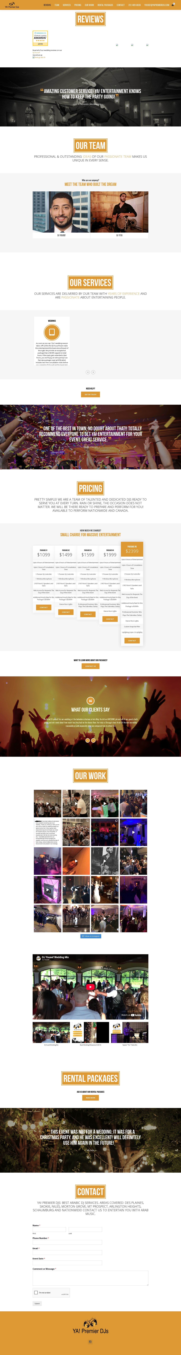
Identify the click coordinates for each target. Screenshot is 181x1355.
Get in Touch (90, 394)
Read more (90, 1098)
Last (70, 1233)
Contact (44, 607)
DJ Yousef (36, 52)
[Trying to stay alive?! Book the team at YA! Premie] (76, 861)
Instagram (90, 1342)
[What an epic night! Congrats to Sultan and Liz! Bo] (133, 803)
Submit (37, 1304)
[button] (51, 1035)
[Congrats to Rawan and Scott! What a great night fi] (105, 890)
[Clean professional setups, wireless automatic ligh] (47, 890)
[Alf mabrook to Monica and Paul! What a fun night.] (47, 803)
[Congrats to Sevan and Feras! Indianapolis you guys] (76, 890)
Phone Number (41, 1238)
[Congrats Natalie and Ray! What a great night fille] (133, 918)
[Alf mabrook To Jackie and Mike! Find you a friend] (47, 918)
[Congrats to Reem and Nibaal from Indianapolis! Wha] (133, 890)
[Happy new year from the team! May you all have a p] (47, 861)
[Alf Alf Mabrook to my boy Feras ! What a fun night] (105, 803)
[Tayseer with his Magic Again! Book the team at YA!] (105, 861)
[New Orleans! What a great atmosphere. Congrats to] (76, 832)
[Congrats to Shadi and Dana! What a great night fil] (133, 861)
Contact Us (90, 666)
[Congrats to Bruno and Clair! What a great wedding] (105, 918)
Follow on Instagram (92, 936)
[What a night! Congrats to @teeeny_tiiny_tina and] (105, 832)
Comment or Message (44, 1269)
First (34, 1233)
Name (36, 1225)
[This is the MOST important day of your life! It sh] (47, 832)
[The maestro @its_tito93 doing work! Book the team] (76, 803)
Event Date (39, 1258)
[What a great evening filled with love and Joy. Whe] (133, 832)
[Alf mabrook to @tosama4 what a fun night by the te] (76, 918)
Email (36, 1248)
